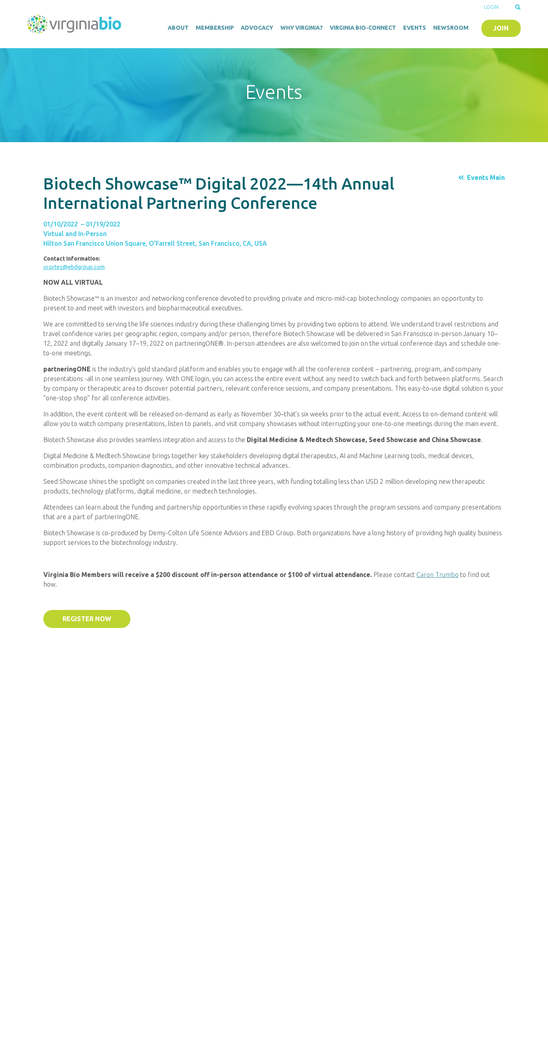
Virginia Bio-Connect (363, 27)
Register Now (87, 618)
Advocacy (257, 27)
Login (491, 7)
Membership (215, 27)
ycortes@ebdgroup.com (74, 267)
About (178, 27)
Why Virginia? (301, 27)
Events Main (486, 177)
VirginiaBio (75, 24)
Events (414, 27)
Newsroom (451, 27)
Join (501, 28)
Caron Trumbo (437, 574)
